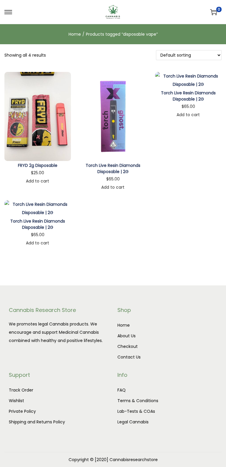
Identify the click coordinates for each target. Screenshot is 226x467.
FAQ (121, 390)
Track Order (21, 390)
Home (75, 34)
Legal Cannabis (133, 422)
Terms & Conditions (137, 401)
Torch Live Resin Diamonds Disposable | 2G (113, 168)
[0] (213, 12)
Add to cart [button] (37, 181)
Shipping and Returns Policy (37, 422)
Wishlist (16, 401)
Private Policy (22, 411)
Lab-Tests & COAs (136, 411)
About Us (126, 336)
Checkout (127, 346)
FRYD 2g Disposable (37, 165)
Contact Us (129, 357)
